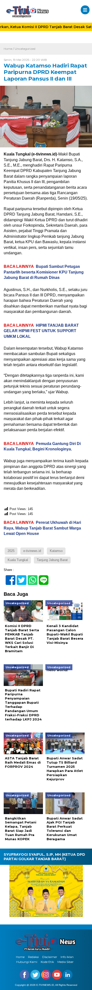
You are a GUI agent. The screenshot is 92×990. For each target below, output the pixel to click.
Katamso (56, 551)
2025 (11, 551)
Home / (9, 49)
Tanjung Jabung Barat (52, 560)
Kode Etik (47, 962)
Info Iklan (67, 957)
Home (20, 957)
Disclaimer (49, 957)
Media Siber (65, 962)
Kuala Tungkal (18, 560)
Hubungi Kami (26, 962)
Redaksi (33, 957)
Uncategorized (25, 49)
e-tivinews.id (32, 551)
